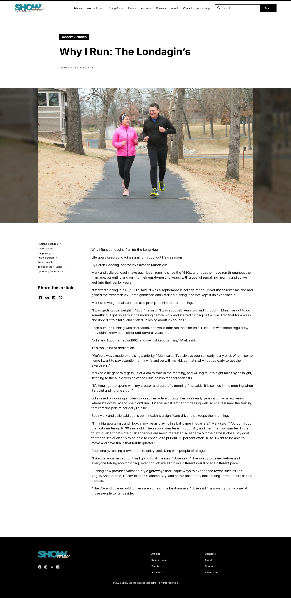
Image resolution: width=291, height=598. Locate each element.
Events (132, 8)
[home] (29, 8)
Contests (161, 8)
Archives (146, 8)
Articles (78, 8)
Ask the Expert (95, 8)
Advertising (203, 8)
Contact (187, 8)
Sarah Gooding (67, 67)
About (174, 8)
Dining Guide (116, 8)
